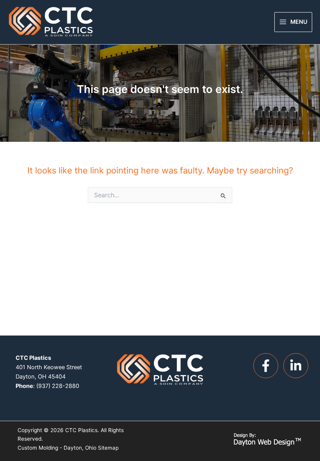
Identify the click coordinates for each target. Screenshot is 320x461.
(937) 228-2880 (57, 386)
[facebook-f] (267, 365)
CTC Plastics (81, 430)
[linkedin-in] (297, 365)
